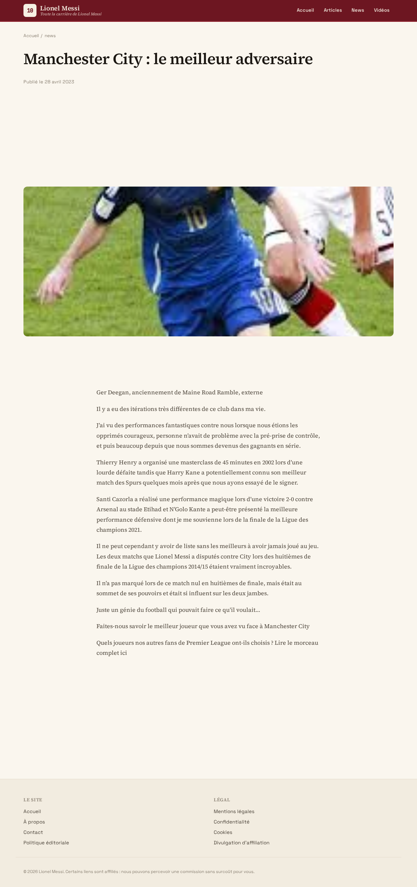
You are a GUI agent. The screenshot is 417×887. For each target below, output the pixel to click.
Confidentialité (232, 822)
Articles (333, 10)
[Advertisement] (208, 135)
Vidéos (382, 10)
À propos (34, 822)
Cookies (223, 832)
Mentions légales (234, 811)
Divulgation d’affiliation (241, 842)
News (358, 10)
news (50, 35)
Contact (33, 832)
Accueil (305, 10)
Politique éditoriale (46, 842)
